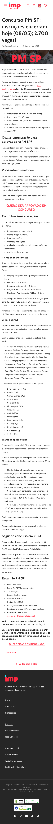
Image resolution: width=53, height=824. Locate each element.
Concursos (10, 706)
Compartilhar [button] (10, 652)
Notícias (9, 724)
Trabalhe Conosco (13, 761)
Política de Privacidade (15, 767)
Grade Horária (11, 754)
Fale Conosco (11, 737)
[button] (5, 5)
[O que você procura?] (28, 5)
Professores (10, 713)
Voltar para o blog (28, 663)
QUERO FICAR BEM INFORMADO (27, 644)
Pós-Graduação (12, 730)
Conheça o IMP (12, 748)
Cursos (8, 700)
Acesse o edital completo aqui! (21, 616)
